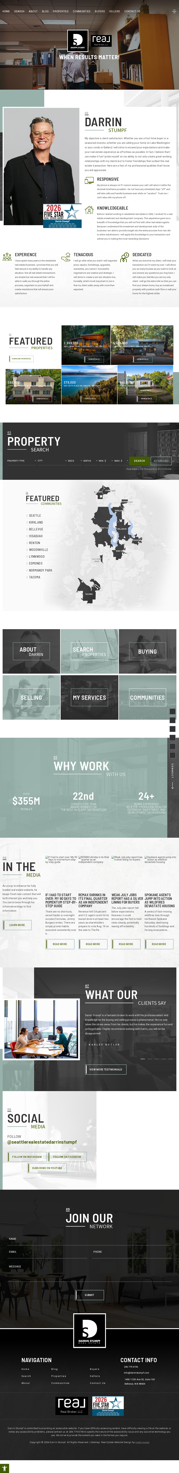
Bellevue (36, 529)
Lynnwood (37, 557)
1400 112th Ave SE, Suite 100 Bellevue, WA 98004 (140, 1381)
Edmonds (35, 563)
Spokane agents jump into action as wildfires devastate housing (160, 900)
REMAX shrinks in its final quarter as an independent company (93, 900)
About (33, 11)
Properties (61, 11)
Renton (34, 543)
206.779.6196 (131, 1367)
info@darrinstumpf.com (136, 1373)
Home (6, 11)
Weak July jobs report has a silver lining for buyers (127, 898)
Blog (45, 11)
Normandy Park (40, 570)
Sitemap (95, 1442)
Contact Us (132, 11)
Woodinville (38, 550)
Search (19, 11)
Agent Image (142, 1442)
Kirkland (36, 522)
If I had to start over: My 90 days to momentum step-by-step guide (61, 900)
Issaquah (36, 536)
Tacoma (34, 577)
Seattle (35, 515)
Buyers (100, 11)
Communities (82, 11)
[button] (4, 1468)
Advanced (161, 460)
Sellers (114, 11)
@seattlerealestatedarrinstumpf (42, 1142)
